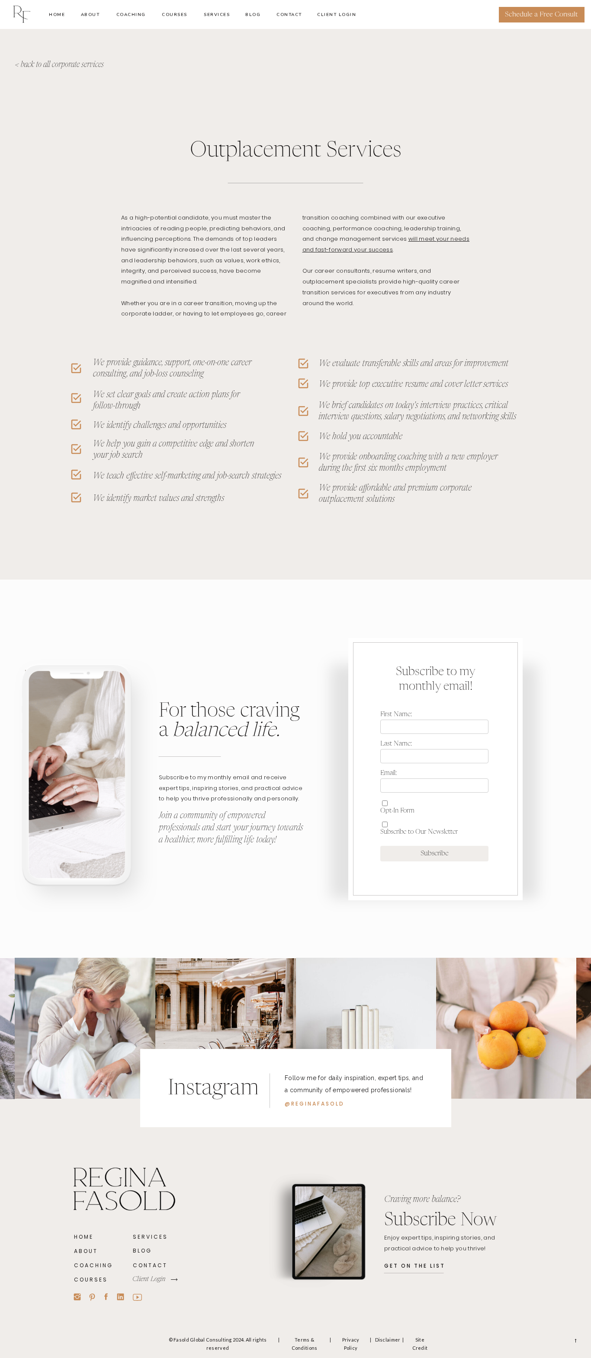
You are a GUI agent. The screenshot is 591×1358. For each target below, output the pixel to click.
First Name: (396, 714)
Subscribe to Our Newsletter (419, 832)
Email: (388, 773)
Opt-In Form (397, 810)
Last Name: (396, 743)
